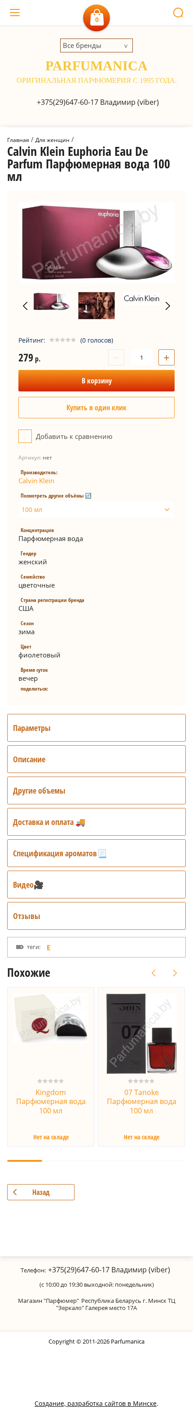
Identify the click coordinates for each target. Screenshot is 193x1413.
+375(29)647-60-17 (67, 102)
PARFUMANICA (96, 65)
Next (168, 306)
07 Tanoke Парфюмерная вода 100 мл (141, 1101)
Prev (25, 306)
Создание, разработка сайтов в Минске (96, 1403)
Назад (41, 1192)
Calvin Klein (36, 480)
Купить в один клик (96, 407)
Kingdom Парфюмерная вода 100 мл (51, 1101)
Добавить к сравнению (73, 436)
